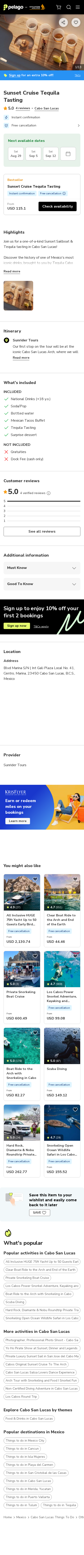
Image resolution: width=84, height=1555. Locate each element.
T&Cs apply (41, 626)
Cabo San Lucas (46, 108)
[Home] (24, 7)
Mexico (21, 1517)
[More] (48, 493)
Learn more (17, 821)
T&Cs (77, 75)
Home (8, 1517)
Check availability (57, 206)
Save (37, 1212)
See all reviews (42, 531)
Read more (12, 271)
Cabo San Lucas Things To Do (52, 1517)
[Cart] (59, 7)
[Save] (35, 879)
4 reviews (23, 108)
